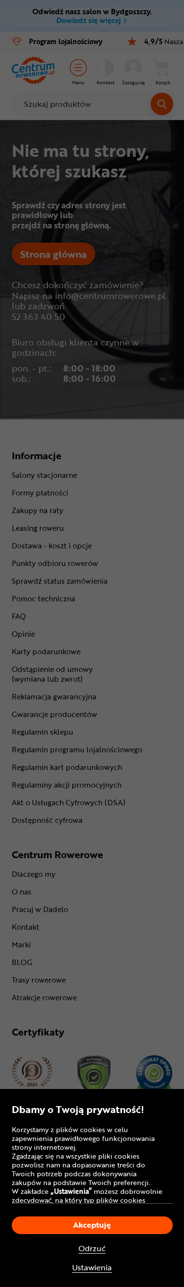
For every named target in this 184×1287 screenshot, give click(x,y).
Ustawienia (92, 1267)
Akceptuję (92, 1225)
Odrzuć (92, 1248)
